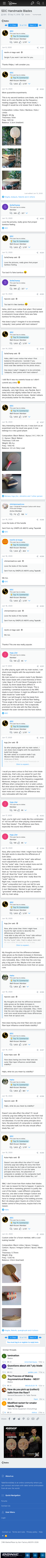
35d (40, 1399)
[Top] (2, 1536)
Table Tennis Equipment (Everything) (22, 1409)
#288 (42, 520)
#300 (42, 1234)
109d (40, 1362)
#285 (42, 294)
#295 (42, 919)
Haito (12, 975)
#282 (42, 89)
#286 (42, 349)
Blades (10, 1358)
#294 (42, 848)
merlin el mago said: (12, 52)
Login (3, 1518)
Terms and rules (18, 1532)
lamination (13, 1355)
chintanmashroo (17, 504)
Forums (4, 1501)
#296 (42, 992)
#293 (42, 816)
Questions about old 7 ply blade (25, 1365)
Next (32, 25)
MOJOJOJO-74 (31, 1385)
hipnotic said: (9, 299)
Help (41, 1532)
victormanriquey (30, 1362)
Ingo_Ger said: (9, 742)
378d (40, 1412)
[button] (4, 3)
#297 (42, 1050)
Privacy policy (32, 1532)
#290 (42, 606)
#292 (42, 738)
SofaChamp (15, 205)
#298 (42, 1096)
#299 (42, 1153)
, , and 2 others (20, 197)
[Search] (38, 3)
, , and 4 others (21, 1330)
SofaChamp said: (11, 257)
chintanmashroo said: (12, 561)
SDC (5, 14)
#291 (42, 666)
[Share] (37, 47)
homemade (37, 14)
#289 (42, 556)
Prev (14, 25)
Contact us (5, 1506)
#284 (42, 253)
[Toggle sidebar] (43, 3)
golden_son (32, 1372)
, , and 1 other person (24, 496)
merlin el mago (16, 540)
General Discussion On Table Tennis (22, 1395)
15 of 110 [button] (23, 25)
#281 (42, 48)
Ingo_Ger (14, 653)
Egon (36, 1399)
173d (40, 1372)
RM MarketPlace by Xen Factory (20, 1542)
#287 (42, 422)
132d (40, 1385)
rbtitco (34, 1412)
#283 (42, 218)
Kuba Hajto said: (10, 1055)
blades (27, 14)
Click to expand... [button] (23, 764)
